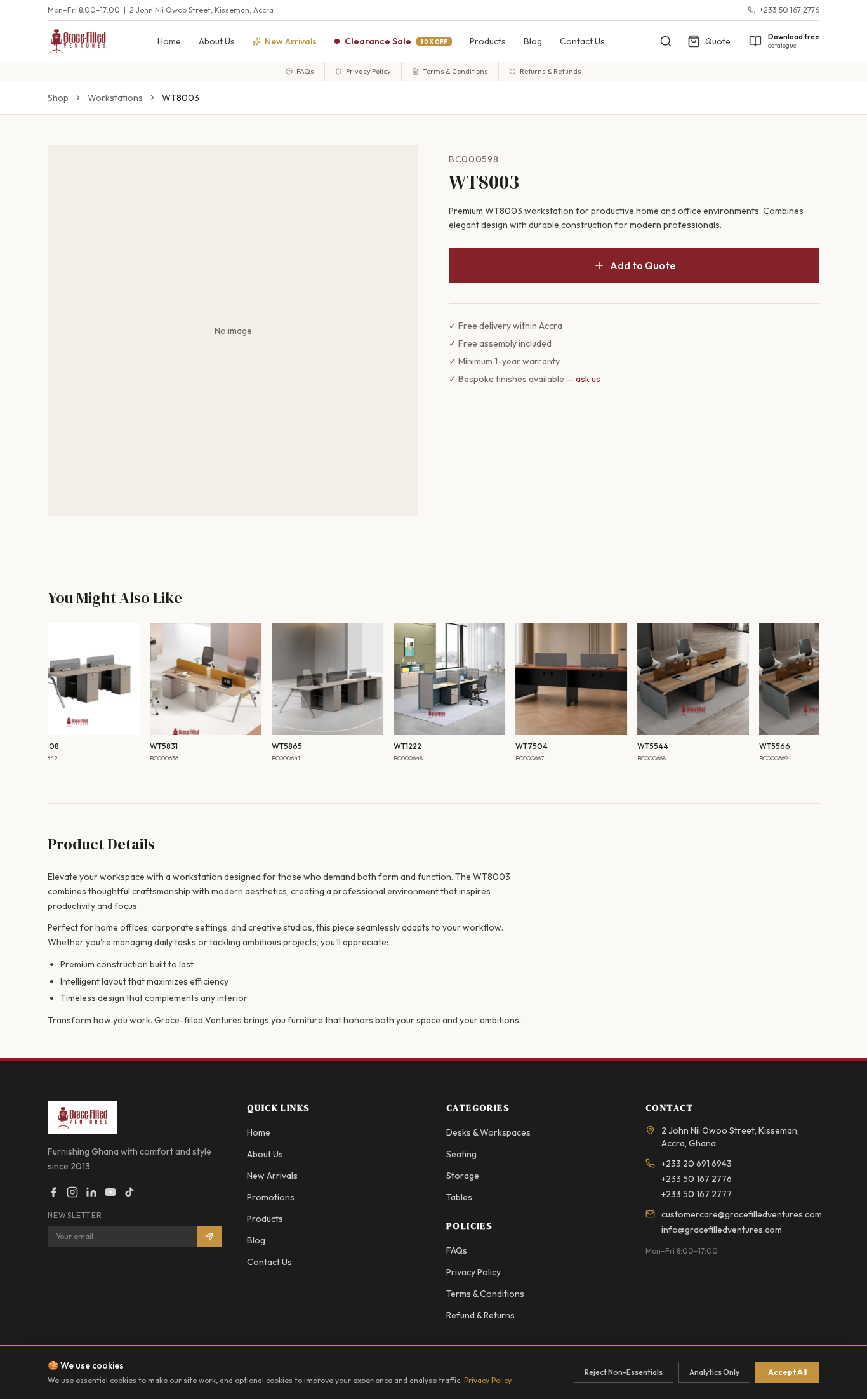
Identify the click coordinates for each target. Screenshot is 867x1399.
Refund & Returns (480, 1315)
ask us (588, 379)
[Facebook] (53, 1192)
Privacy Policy (368, 71)
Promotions (271, 1197)
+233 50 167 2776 (789, 10)
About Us (217, 41)
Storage (462, 1175)
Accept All (787, 1372)
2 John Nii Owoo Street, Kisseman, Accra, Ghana (730, 1137)
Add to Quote (642, 265)
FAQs (305, 71)
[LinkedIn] (91, 1192)
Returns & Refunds (550, 71)
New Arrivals (272, 1175)
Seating (461, 1154)
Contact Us (582, 41)
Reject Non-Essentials (624, 1372)
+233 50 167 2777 (696, 1194)
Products (488, 41)
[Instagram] (72, 1192)
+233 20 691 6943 (696, 1163)
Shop (58, 97)
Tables (459, 1197)
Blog (533, 41)
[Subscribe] (209, 1236)
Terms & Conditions (455, 71)
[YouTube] (110, 1192)
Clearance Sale (396, 41)
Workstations (115, 97)
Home (169, 41)
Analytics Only (714, 1372)
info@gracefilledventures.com (721, 1229)
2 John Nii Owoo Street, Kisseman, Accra (201, 10)
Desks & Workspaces (488, 1132)
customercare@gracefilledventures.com (741, 1214)
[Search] (665, 41)
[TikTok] (129, 1192)
